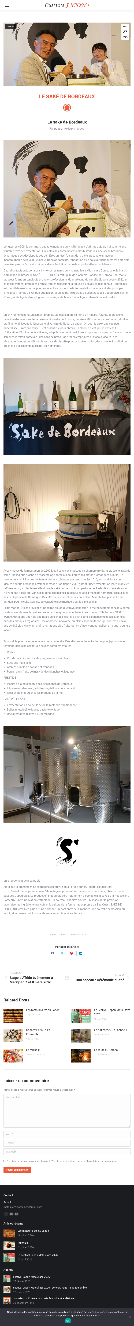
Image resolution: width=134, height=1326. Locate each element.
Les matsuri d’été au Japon (42, 1010)
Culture (10, 26)
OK (68, 1320)
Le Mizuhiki (33, 1050)
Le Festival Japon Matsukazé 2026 (112, 1012)
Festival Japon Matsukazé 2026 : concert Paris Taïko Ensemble (50, 1287)
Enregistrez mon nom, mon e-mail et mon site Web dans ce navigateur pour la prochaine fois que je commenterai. (62, 1161)
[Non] (129, 1317)
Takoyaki (22, 1242)
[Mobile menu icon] (6, 5)
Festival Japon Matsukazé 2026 (31, 1276)
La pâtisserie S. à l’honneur (110, 1030)
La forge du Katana (106, 1050)
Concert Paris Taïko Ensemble (38, 1032)
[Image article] (13, 1016)
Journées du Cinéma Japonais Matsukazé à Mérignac (44, 1298)
